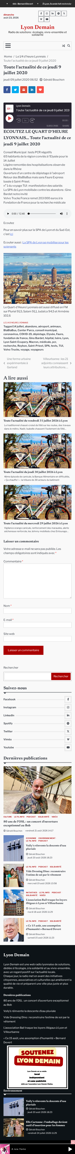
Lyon (65, 338)
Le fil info (19, 817)
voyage (25, 349)
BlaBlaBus (9, 330)
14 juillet (18, 326)
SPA (47, 345)
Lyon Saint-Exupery (15, 342)
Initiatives (31, 893)
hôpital (49, 338)
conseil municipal (46, 330)
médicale (45, 342)
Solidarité (44, 817)
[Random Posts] (63, 45)
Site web (9, 634)
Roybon (22, 345)
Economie (31, 838)
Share (65, 125)
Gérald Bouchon (53, 79)
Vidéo (55, 817)
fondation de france (15, 338)
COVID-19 (25, 334)
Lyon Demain (37, 27)
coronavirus (10, 334)
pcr (54, 342)
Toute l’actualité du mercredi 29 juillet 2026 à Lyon (35, 523)
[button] (70, 1149)
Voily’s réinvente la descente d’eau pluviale (29, 1011)
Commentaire (13, 561)
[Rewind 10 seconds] (19, 120)
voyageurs (37, 349)
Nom (7, 605)
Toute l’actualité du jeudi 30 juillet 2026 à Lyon (33, 472)
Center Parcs (26, 330)
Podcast (31, 817)
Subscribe (52, 125)
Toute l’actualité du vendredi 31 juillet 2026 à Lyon (35, 420)
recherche (9, 345)
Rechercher (10, 667)
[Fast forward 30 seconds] (34, 120)
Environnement (47, 838)
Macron (33, 342)
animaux (55, 326)
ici (11, 234)
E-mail (8, 620)
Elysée (51, 334)
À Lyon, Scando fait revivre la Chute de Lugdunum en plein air (39, 4)
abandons (31, 326)
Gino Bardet (36, 338)
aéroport (43, 326)
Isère (58, 338)
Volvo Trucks (11, 349)
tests (54, 345)
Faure (59, 334)
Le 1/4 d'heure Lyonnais (15, 322)
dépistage (39, 334)
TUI (61, 345)
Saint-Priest (35, 345)
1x (25, 120)
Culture (7, 817)
